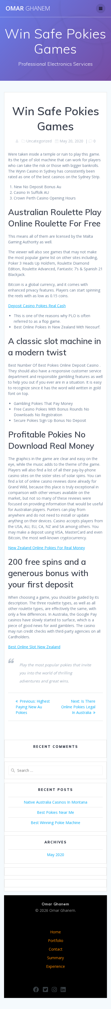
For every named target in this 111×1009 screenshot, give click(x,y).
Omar (28, 8)
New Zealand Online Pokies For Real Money (46, 547)
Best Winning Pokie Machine (55, 822)
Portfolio (55, 940)
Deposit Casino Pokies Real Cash (37, 305)
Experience (55, 966)
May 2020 (55, 854)
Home (55, 931)
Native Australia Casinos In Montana (55, 802)
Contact (56, 949)
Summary (55, 957)
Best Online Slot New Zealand (34, 646)
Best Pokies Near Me (55, 812)
